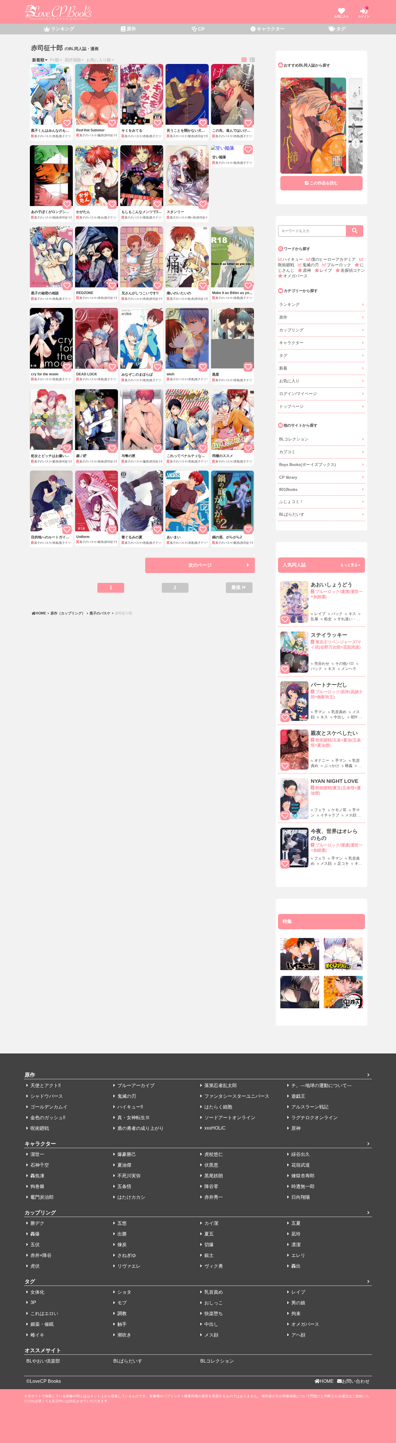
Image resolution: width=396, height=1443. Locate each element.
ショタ (123, 1292)
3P (32, 1302)
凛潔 (295, 1244)
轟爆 (34, 1233)
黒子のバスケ (100, 613)
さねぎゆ (126, 1255)
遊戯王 (297, 1096)
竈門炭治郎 (41, 1197)
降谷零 (210, 1186)
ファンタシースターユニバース (236, 1096)
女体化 (36, 1292)
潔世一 (36, 1154)
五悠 (121, 1223)
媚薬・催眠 (41, 1324)
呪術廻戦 (39, 1128)
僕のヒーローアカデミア (334, 259)
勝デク (36, 1223)
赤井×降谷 (40, 1255)
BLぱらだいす (291, 514)
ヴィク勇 (213, 1266)
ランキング (289, 304)
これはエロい (43, 1313)
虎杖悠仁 (213, 1154)
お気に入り (289, 381)
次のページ (200, 565)
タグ (283, 355)
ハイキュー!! (129, 1106)
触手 (121, 1324)
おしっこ (213, 1302)
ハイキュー (293, 259)
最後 (236, 587)
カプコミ (287, 451)
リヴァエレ (128, 1266)
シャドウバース (46, 1096)
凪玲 (295, 1233)
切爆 (208, 1244)
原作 (283, 317)
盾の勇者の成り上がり (140, 1128)
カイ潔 (210, 1223)
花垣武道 (300, 1165)
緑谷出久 (300, 1154)
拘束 (295, 1313)
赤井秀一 (213, 1197)
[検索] (354, 231)
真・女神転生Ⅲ (133, 1117)
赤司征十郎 (123, 613)
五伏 (34, 1244)
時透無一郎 (302, 1186)
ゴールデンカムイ (48, 1106)
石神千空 (39, 1165)
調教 (121, 1313)
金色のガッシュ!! (47, 1117)
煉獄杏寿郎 (302, 1175)
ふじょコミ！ (291, 501)
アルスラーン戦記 (309, 1106)
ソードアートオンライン (229, 1117)
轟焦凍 (36, 1175)
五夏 (295, 1223)
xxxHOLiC (214, 1128)
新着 (283, 368)
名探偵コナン (353, 270)
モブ (121, 1302)
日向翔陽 (300, 1197)
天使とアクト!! (45, 1085)
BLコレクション (293, 439)
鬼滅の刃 (311, 264)
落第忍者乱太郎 (220, 1085)
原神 (307, 270)
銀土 (208, 1255)
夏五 (208, 1233)
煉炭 (121, 1244)
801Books (288, 489)
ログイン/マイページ (298, 393)
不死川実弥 (128, 1175)
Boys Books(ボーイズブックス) (307, 464)
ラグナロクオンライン (314, 1117)
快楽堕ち (213, 1313)
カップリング (291, 330)
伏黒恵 (210, 1165)
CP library (288, 477)
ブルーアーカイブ (135, 1085)
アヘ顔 (297, 1334)
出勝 (121, 1233)
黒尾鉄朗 (213, 1175)
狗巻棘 (36, 1186)
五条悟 (123, 1186)
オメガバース (295, 275)
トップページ (291, 406)
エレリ (297, 1255)
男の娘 (297, 1302)
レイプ (326, 270)
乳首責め (213, 1292)
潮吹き (123, 1334)
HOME (41, 613)
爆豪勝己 (126, 1154)
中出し (210, 1324)
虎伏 (34, 1266)
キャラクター (291, 342)
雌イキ (36, 1334)
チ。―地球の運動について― (321, 1085)
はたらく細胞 (217, 1106)
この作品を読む (324, 183)
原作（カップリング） (68, 613)
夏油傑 (123, 1165)
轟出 (295, 1266)
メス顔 (210, 1334)
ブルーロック (339, 264)
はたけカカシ (130, 1197)
